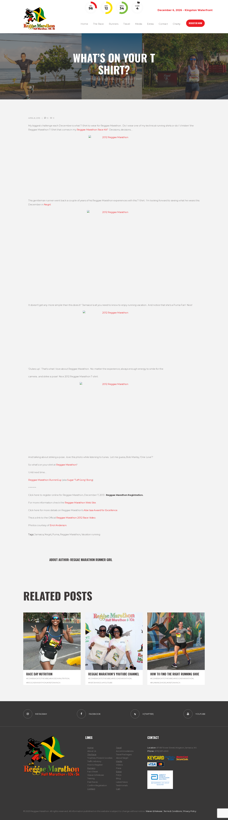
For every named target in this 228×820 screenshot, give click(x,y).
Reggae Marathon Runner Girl (91, 559)
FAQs (118, 775)
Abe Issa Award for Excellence (100, 510)
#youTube (107, 682)
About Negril (122, 758)
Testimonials (121, 785)
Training (91, 778)
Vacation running (90, 534)
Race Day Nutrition (39, 674)
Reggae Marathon (66, 464)
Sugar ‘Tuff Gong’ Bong (80, 479)
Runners (91, 768)
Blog (118, 778)
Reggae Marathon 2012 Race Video (75, 517)
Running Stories (105, 78)
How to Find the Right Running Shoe (174, 674)
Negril (47, 204)
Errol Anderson (58, 525)
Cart (118, 789)
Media (119, 761)
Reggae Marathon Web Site (80, 502)
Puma (55, 534)
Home (89, 78)
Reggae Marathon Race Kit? (92, 129)
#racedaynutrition (59, 678)
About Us (91, 751)
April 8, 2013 (34, 118)
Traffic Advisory (94, 761)
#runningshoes (158, 682)
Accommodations (124, 751)
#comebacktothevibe (37, 678)
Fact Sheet (92, 771)
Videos (119, 764)
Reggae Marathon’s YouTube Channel (113, 674)
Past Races (92, 782)
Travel (119, 747)
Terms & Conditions (173, 811)
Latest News (122, 782)
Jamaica (39, 534)
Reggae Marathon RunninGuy (44, 479)
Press (118, 768)
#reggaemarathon (36, 682)
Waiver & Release (95, 775)
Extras (119, 771)
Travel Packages (124, 754)
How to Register (95, 764)
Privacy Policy (189, 811)
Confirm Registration (97, 785)
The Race (91, 754)
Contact (91, 789)
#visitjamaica (53, 682)
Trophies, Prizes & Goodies (99, 758)
